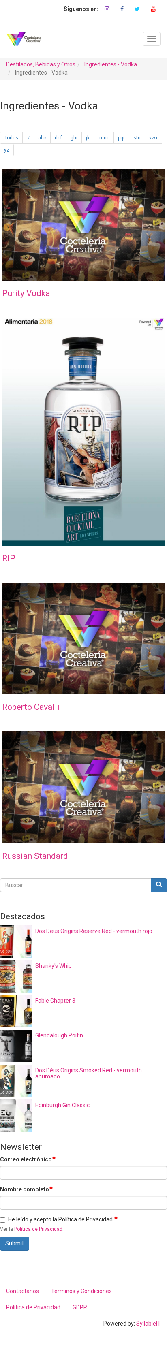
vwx (153, 138)
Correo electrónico (26, 1159)
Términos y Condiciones (81, 1291)
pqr (121, 138)
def (58, 138)
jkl (88, 138)
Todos (11, 138)
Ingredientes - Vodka (110, 64)
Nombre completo (24, 1189)
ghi (74, 138)
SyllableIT (148, 1323)
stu (137, 138)
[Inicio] (23, 39)
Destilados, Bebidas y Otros (40, 64)
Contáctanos (22, 1291)
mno (104, 138)
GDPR (80, 1307)
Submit (14, 1243)
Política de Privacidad (38, 1229)
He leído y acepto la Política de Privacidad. (61, 1219)
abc (42, 138)
